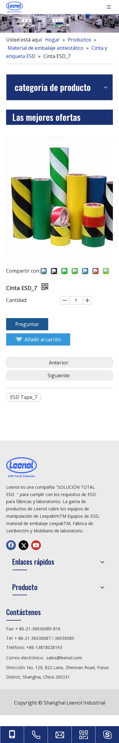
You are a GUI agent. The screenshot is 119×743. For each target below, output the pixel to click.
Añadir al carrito (42, 339)
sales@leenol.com (64, 658)
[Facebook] (11, 545)
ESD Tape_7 (23, 397)
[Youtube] (36, 545)
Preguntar (27, 324)
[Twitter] (23, 545)
